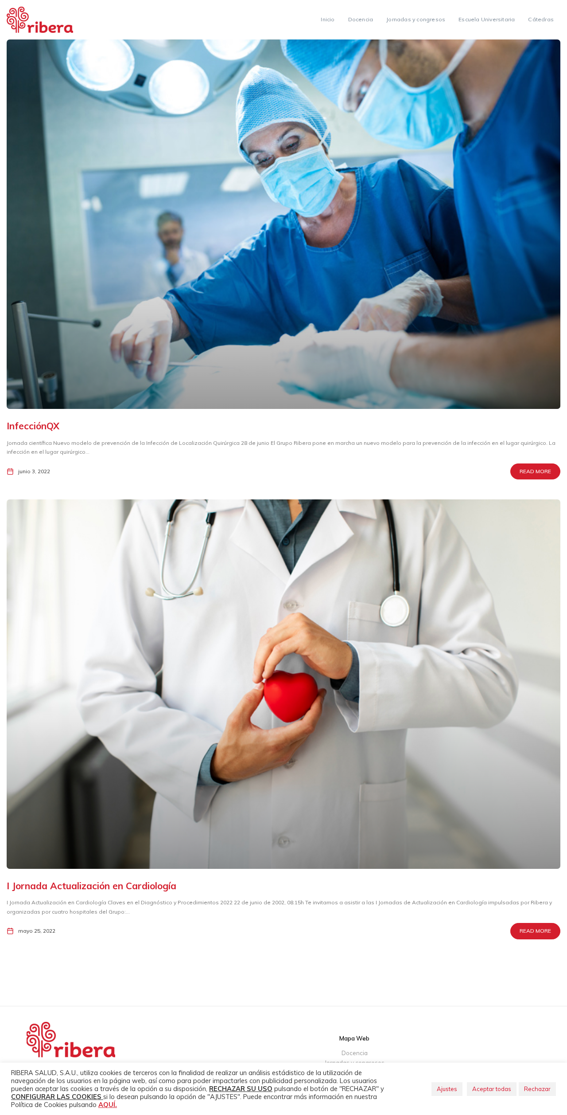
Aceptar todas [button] (491, 1088)
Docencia (360, 19)
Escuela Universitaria (486, 19)
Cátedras (541, 19)
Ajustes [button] (447, 1088)
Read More (535, 471)
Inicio (327, 19)
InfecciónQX (33, 426)
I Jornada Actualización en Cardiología (91, 885)
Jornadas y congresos (415, 19)
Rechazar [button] (537, 1088)
